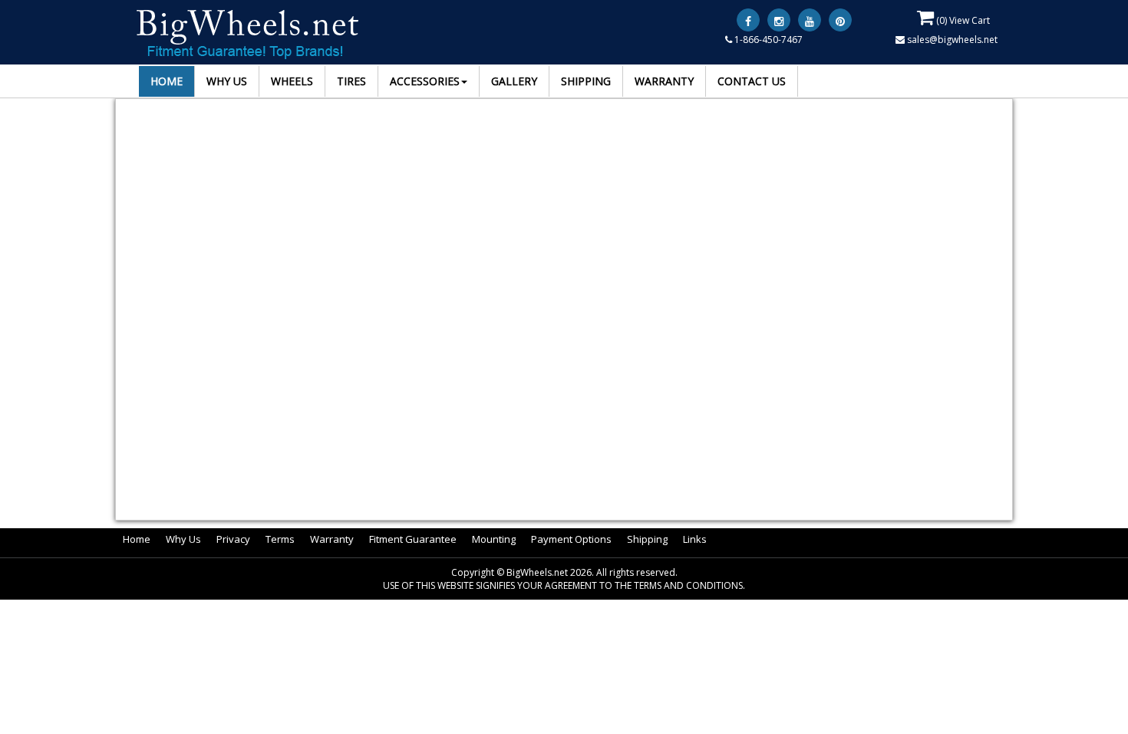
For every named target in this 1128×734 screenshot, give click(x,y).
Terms (280, 539)
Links (695, 539)
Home (136, 539)
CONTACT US (751, 81)
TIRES (351, 81)
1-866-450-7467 (767, 39)
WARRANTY (664, 81)
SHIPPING (586, 81)
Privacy (233, 539)
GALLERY (514, 81)
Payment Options (571, 539)
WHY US (226, 81)
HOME (166, 81)
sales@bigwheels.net (951, 39)
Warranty (332, 539)
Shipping (647, 539)
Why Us (183, 539)
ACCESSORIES (425, 81)
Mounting (494, 539)
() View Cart (962, 20)
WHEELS (292, 81)
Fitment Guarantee (413, 539)
